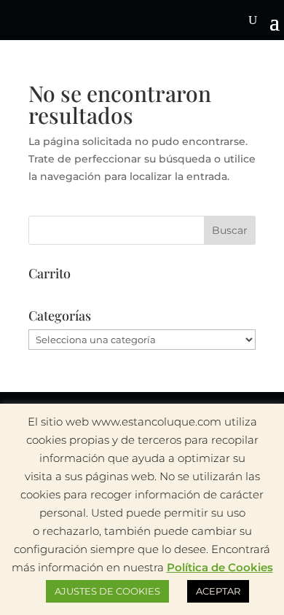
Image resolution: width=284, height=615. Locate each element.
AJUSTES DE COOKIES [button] (107, 591)
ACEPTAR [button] (218, 591)
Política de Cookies (220, 567)
